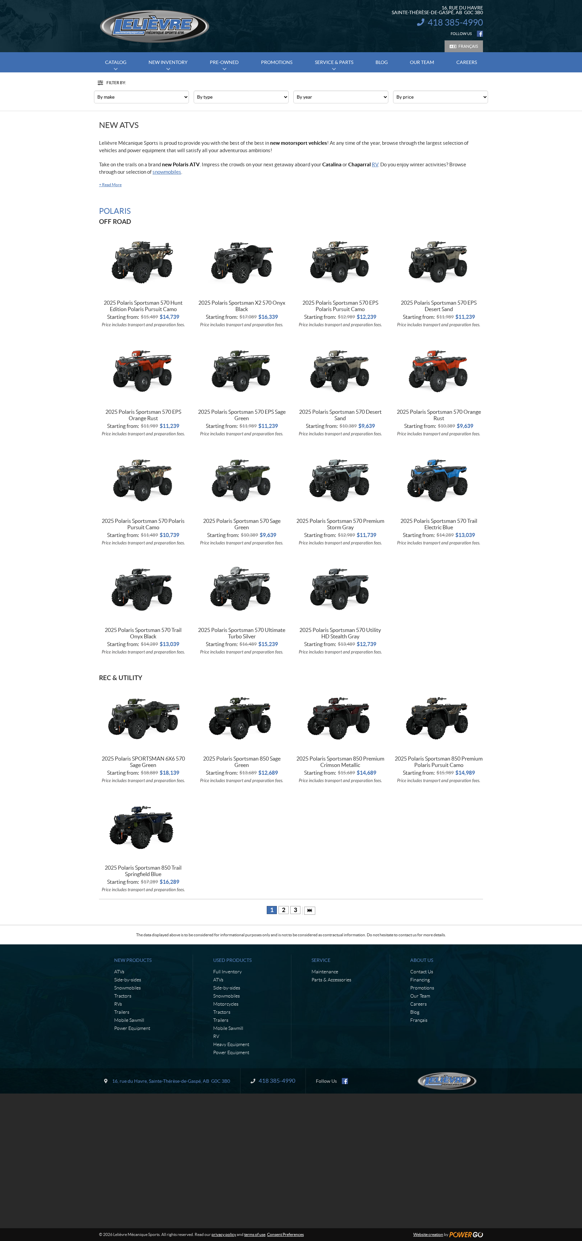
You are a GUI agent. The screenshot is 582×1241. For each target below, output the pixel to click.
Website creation (428, 1234)
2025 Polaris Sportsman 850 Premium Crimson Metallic (340, 762)
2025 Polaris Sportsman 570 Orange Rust (439, 415)
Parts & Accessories (331, 979)
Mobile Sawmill (129, 1020)
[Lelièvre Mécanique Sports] (154, 26)
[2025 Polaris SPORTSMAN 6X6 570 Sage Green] (143, 717)
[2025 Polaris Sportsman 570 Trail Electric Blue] (439, 479)
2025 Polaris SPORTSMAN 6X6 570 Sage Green (143, 762)
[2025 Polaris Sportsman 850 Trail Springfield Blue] (143, 826)
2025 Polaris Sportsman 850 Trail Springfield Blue (143, 871)
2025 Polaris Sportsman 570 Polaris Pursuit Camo (143, 524)
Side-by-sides (127, 979)
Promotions (422, 988)
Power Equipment (132, 1028)
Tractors (122, 996)
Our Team (420, 996)
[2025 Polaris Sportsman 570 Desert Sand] (340, 370)
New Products (133, 960)
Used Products (232, 960)
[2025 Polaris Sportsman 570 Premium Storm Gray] (340, 479)
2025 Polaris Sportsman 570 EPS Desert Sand (439, 306)
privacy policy (224, 1234)
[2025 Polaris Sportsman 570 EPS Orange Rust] (143, 370)
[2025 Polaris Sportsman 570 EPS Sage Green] (242, 370)
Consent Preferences (285, 1234)
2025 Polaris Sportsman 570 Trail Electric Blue (438, 524)
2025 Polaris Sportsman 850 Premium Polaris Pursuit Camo (439, 762)
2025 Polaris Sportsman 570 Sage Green (242, 524)
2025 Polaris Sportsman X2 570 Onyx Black (241, 306)
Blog (414, 1012)
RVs (118, 1004)
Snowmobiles (127, 988)
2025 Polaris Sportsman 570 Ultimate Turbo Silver (241, 633)
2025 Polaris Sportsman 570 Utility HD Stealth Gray (340, 633)
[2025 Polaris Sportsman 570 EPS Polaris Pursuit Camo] (340, 261)
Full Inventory (227, 971)
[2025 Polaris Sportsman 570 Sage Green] (242, 479)
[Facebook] (480, 34)
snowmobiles (167, 172)
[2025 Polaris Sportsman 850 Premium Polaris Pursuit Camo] (439, 717)
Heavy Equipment (231, 1044)
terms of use (254, 1234)
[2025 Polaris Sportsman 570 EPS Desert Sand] (439, 261)
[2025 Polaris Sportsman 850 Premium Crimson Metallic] (340, 717)
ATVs (119, 971)
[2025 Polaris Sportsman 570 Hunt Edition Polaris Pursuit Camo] (143, 261)
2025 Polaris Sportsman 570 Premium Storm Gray (340, 524)
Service (321, 960)
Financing (420, 979)
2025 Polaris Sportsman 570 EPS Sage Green (242, 415)
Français (468, 46)
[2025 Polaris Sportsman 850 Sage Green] (242, 717)
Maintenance (325, 971)
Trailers (121, 1012)
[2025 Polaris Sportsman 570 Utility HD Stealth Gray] (340, 589)
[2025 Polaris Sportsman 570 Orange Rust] (439, 370)
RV (375, 164)
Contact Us (421, 971)
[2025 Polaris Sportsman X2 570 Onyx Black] (242, 261)
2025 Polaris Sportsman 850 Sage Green (242, 762)
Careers (418, 1004)
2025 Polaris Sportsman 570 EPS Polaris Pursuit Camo (340, 306)
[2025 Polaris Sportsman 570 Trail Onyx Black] (143, 589)
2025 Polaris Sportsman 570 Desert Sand (340, 415)
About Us (421, 960)
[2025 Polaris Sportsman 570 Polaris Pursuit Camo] (143, 479)
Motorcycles (225, 1004)
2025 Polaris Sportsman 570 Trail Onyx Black (143, 633)
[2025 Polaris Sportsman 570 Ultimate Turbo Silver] (242, 589)
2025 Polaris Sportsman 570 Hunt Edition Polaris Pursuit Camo (143, 306)
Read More (110, 184)
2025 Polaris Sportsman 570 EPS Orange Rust (143, 415)
